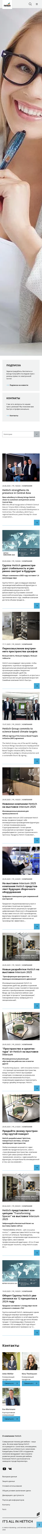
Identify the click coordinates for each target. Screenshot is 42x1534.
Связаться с (9, 1383)
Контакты (14, 415)
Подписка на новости (19, 385)
